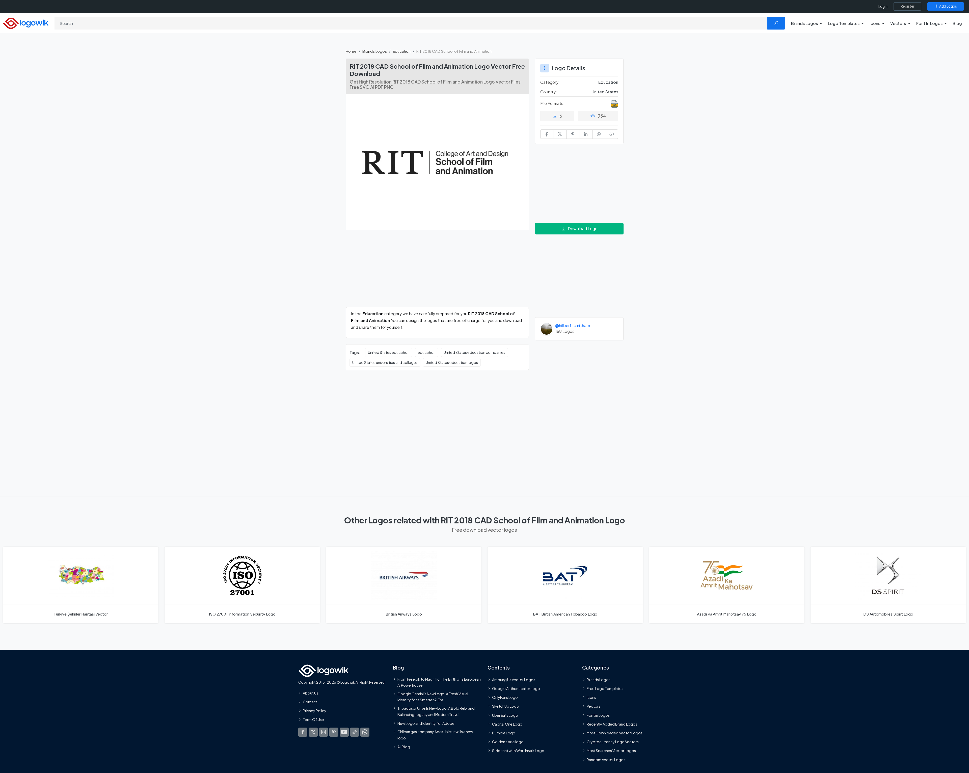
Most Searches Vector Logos (611, 750)
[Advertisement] (437, 271)
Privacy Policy (314, 710)
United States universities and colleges (385, 362)
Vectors (593, 706)
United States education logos (452, 362)
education (427, 352)
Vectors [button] (898, 23)
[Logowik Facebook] (302, 731)
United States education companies (474, 352)
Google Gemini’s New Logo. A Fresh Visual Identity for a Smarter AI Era (432, 696)
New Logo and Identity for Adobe (425, 723)
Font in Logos (598, 715)
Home (351, 51)
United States (604, 91)
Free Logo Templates (605, 688)
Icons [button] (875, 23)
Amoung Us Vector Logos (513, 679)
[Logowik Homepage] (25, 22)
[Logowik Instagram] (323, 731)
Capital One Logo (507, 724)
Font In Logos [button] (929, 23)
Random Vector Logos (606, 759)
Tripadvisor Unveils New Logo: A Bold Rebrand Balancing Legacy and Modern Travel (436, 711)
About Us (310, 693)
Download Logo (583, 228)
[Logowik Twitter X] (313, 731)
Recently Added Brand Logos (612, 724)
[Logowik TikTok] (354, 731)
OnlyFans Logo (505, 697)
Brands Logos (374, 51)
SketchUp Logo (505, 706)
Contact (310, 702)
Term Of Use (313, 719)
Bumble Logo (503, 733)
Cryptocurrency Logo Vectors (613, 741)
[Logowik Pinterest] (333, 731)
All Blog (403, 746)
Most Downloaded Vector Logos (614, 733)
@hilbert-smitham (572, 325)
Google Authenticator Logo (516, 688)
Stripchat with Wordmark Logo (518, 750)
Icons (591, 697)
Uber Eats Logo (505, 715)
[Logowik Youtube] (344, 731)
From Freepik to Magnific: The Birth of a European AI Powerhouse (439, 682)
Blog (957, 23)
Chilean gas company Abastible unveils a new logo (435, 734)
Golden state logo (508, 741)
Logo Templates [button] (843, 23)
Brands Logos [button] (804, 23)
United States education (389, 352)
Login (882, 6)
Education (402, 51)
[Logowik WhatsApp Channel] (364, 731)
